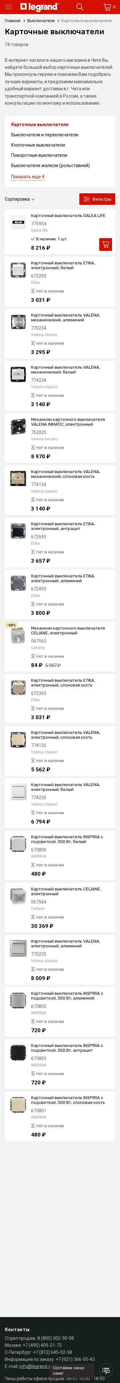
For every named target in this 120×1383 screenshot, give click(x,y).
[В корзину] (105, 244)
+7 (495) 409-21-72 (42, 1345)
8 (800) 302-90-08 (55, 1338)
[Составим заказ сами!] (106, 1370)
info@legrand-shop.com (44, 1366)
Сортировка (17, 199)
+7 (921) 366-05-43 (75, 1359)
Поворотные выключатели (39, 155)
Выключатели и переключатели (44, 134)
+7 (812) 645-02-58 (52, 1352)
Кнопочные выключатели (38, 145)
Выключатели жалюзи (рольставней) (50, 165)
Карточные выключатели (39, 124)
